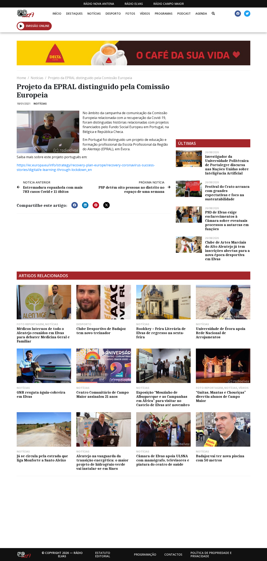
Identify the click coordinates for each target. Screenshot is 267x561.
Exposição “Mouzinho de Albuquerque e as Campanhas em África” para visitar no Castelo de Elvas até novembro (163, 398)
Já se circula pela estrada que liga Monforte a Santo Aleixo (42, 458)
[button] (21, 26)
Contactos (173, 554)
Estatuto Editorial (102, 554)
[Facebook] (238, 13)
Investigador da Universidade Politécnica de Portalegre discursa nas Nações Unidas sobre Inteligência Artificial (227, 164)
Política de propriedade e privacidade (211, 554)
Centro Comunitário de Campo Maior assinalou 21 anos (102, 394)
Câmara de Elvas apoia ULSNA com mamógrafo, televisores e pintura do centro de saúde (162, 460)
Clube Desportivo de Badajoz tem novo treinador (101, 331)
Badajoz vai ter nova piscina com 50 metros (220, 458)
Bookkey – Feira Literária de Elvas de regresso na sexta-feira (161, 333)
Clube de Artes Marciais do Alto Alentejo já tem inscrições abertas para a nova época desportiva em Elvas (227, 250)
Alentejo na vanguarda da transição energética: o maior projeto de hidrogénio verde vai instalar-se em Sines (102, 462)
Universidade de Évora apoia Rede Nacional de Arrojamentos (220, 333)
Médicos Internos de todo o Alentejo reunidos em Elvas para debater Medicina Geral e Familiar (43, 335)
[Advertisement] (213, 105)
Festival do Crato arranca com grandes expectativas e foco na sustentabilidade (227, 192)
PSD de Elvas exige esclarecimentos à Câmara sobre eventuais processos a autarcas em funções (227, 220)
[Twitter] (247, 13)
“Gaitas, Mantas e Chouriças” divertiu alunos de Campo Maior (221, 396)
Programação (145, 554)
